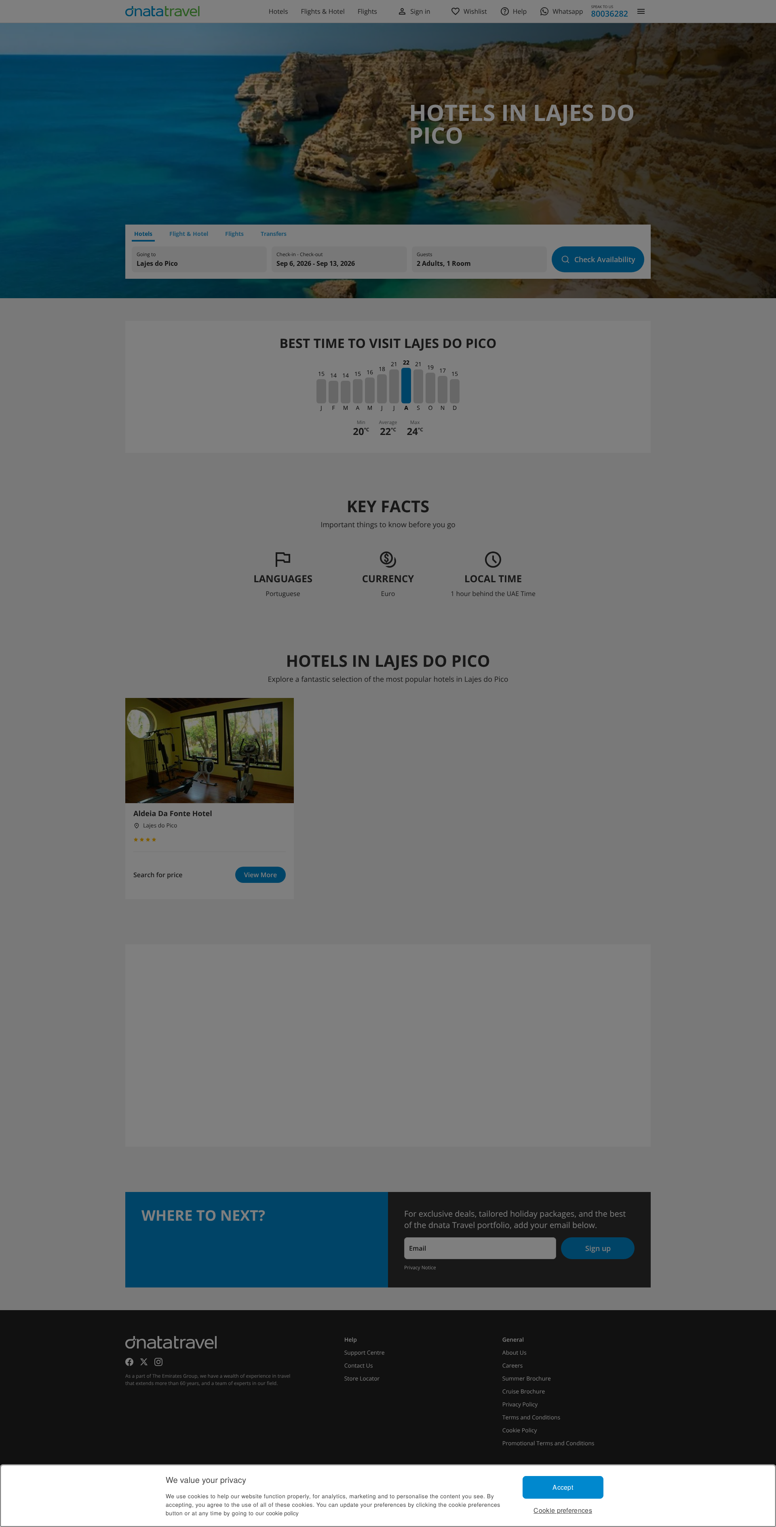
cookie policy (282, 1513)
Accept (562, 1487)
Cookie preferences (563, 1510)
